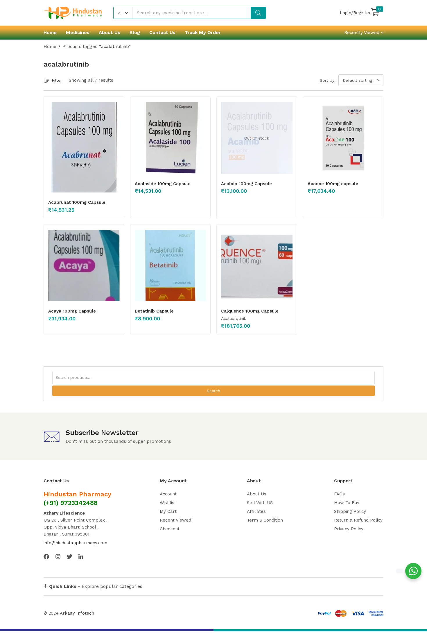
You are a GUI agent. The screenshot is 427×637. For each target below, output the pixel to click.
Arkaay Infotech (77, 613)
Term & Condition (265, 520)
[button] (123, 13)
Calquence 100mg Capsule (250, 311)
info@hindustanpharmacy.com (75, 542)
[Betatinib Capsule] (170, 265)
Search (213, 390)
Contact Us (162, 32)
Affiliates (256, 511)
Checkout (170, 528)
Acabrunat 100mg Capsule (76, 202)
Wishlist (168, 502)
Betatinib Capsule (154, 311)
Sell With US (260, 502)
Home (50, 32)
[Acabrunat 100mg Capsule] (84, 147)
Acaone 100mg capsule (333, 183)
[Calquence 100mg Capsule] (257, 265)
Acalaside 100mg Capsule (163, 183)
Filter (57, 80)
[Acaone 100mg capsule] (343, 138)
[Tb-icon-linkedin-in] (81, 556)
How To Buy (346, 502)
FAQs (339, 494)
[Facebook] (46, 556)
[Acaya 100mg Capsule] (84, 265)
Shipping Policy (350, 511)
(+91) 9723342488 (71, 502)
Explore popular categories (95, 586)
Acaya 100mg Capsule (72, 311)
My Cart (168, 511)
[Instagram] (58, 556)
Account (168, 494)
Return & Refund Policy (358, 520)
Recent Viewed (175, 520)
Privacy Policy (348, 528)
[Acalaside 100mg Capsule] (170, 138)
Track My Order (203, 32)
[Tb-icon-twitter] (69, 556)
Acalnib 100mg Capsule (246, 183)
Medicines (77, 32)
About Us (109, 32)
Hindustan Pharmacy (77, 494)
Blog (135, 32)
